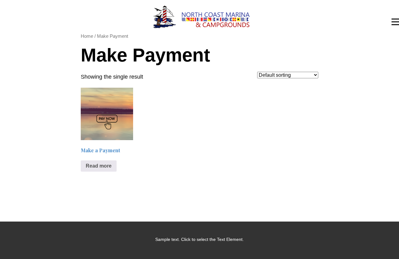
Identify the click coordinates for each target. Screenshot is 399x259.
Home (87, 36)
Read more (99, 166)
